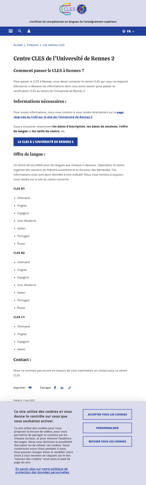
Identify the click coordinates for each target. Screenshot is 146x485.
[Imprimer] (30, 387)
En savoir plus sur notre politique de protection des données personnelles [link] (42, 470)
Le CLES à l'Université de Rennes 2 (45, 141)
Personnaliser (107, 428)
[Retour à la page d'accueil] (73, 9)
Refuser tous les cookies (107, 441)
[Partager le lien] (69, 387)
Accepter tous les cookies (107, 414)
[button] (19, 31)
